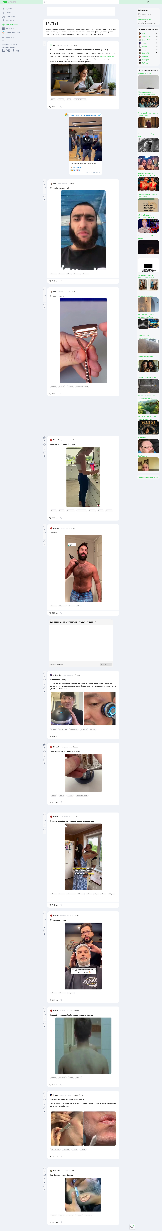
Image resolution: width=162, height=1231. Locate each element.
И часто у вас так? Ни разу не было (148, 237)
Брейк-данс (142, 456)
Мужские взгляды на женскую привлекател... (147, 93)
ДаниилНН (155, 288)
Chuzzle (152, 165)
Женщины (66, 1149)
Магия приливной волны (147, 377)
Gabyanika (57, 675)
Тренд (75, 1149)
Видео (71, 183)
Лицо (71, 1078)
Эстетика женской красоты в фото (148, 135)
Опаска (79, 1215)
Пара (103, 894)
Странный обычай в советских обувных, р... (146, 276)
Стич (79, 606)
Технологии (63, 729)
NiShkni (151, 348)
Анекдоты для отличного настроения (147, 195)
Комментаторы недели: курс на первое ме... (147, 417)
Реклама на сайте (8, 47)
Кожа (53, 100)
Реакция (92, 511)
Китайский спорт (144, 73)
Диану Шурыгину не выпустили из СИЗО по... (147, 174)
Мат (69, 274)
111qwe (55, 1095)
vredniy (151, 84)
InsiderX (56, 45)
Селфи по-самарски (145, 296)
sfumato (152, 306)
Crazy (55, 183)
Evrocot (56, 1170)
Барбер (88, 1215)
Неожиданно (82, 511)
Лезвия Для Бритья (82, 387)
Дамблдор (142, 437)
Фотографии (55, 1149)
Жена (89, 894)
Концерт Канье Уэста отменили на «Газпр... (146, 315)
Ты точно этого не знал (146, 257)
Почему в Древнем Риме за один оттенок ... (148, 114)
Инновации (74, 729)
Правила (5, 44)
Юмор (62, 274)
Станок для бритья (82, 795)
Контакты (13, 44)
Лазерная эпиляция (80, 100)
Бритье (62, 100)
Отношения (71, 894)
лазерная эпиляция (106, 56)
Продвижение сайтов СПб (148, 477)
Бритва (71, 1215)
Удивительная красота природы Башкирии (146, 397)
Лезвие (70, 795)
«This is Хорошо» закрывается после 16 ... (147, 216)
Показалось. (142, 155)
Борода (77, 274)
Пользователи (7, 41)
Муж (96, 894)
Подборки (71, 511)
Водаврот (154, 429)
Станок (62, 387)
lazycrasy (153, 207)
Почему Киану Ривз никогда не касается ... (146, 357)
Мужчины (62, 606)
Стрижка (84, 729)
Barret (149, 267)
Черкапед (154, 228)
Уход (69, 100)
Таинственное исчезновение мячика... (146, 336)
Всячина (74, 45)
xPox (148, 327)
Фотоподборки (78, 1095)
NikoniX (56, 440)
